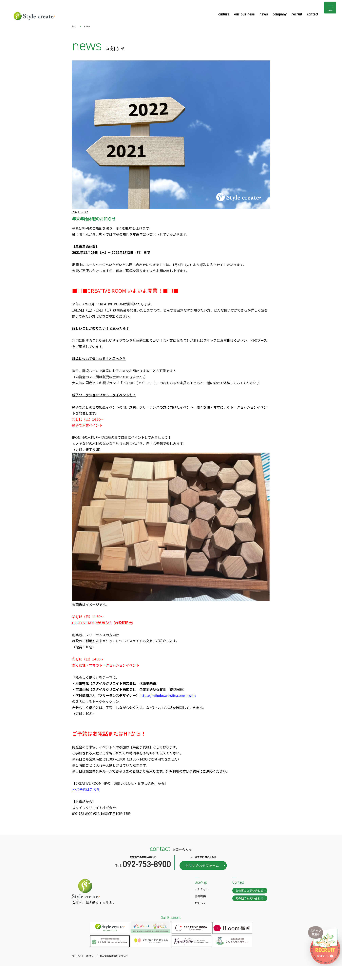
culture (224, 14)
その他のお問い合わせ (249, 898)
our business (244, 14)
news (263, 14)
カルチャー (202, 889)
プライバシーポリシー (84, 955)
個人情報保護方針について (114, 955)
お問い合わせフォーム (202, 865)
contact (312, 14)
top (74, 26)
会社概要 (200, 896)
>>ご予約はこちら (86, 789)
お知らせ (200, 903)
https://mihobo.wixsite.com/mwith (167, 695)
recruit (297, 14)
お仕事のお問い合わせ (249, 890)
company (280, 14)
